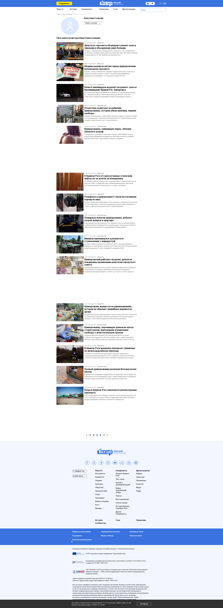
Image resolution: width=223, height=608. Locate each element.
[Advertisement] (97, 159)
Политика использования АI (81, 541)
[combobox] (152, 10)
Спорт (97, 494)
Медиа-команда (91, 23)
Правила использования (81, 532)
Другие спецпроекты (121, 513)
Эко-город (120, 479)
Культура (99, 484)
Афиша (139, 474)
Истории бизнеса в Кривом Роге (122, 507)
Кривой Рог (99, 477)
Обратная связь (136, 536)
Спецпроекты (86, 9)
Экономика (99, 498)
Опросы (119, 496)
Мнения (98, 508)
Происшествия (101, 491)
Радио (138, 491)
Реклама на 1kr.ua (136, 532)
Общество (99, 487)
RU (165, 3)
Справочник (104, 9)
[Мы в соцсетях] (87, 463)
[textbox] (152, 10)
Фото (97, 505)
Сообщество (100, 523)
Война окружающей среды (121, 490)
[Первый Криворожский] (111, 3)
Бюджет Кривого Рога (122, 475)
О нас (115, 9)
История (73, 9)
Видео (138, 487)
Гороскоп (139, 484)
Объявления (141, 480)
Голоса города (121, 503)
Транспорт (140, 477)
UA (160, 3)
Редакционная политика (110, 532)
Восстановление (122, 499)
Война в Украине (102, 501)
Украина (98, 480)
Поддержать (64, 3)
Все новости (100, 474)
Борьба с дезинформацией (123, 484)
